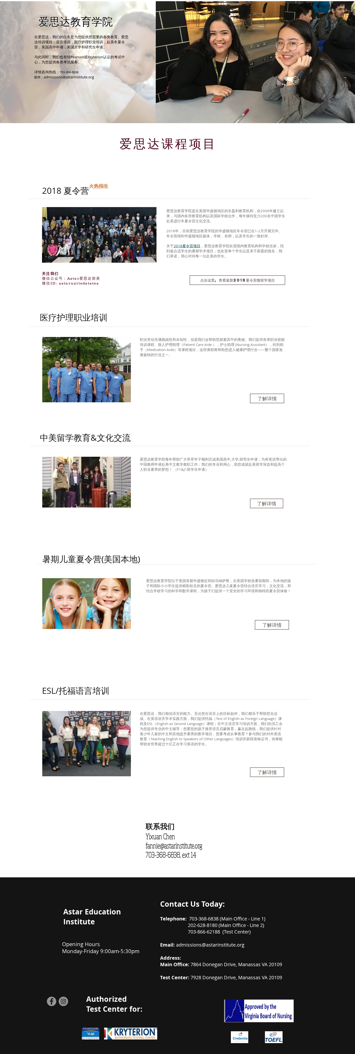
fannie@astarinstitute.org (174, 845)
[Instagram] (63, 1001)
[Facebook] (51, 1001)
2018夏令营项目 (187, 245)
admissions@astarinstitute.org (69, 77)
